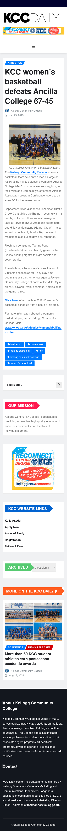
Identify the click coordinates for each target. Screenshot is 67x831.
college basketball (20, 350)
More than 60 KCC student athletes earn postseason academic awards (28, 658)
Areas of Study (14, 533)
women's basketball (21, 363)
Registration (13, 540)
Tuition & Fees (14, 546)
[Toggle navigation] (33, 46)
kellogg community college (24, 357)
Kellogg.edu (13, 520)
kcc (41, 350)
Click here (11, 300)
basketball (15, 344)
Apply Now (12, 527)
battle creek (37, 344)
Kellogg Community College (26, 110)
